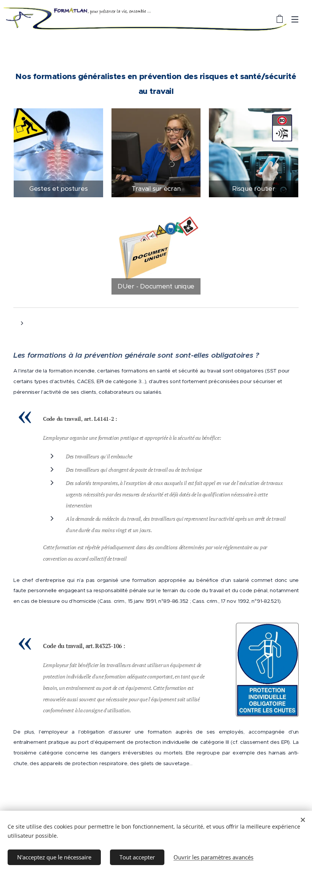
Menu (294, 19)
